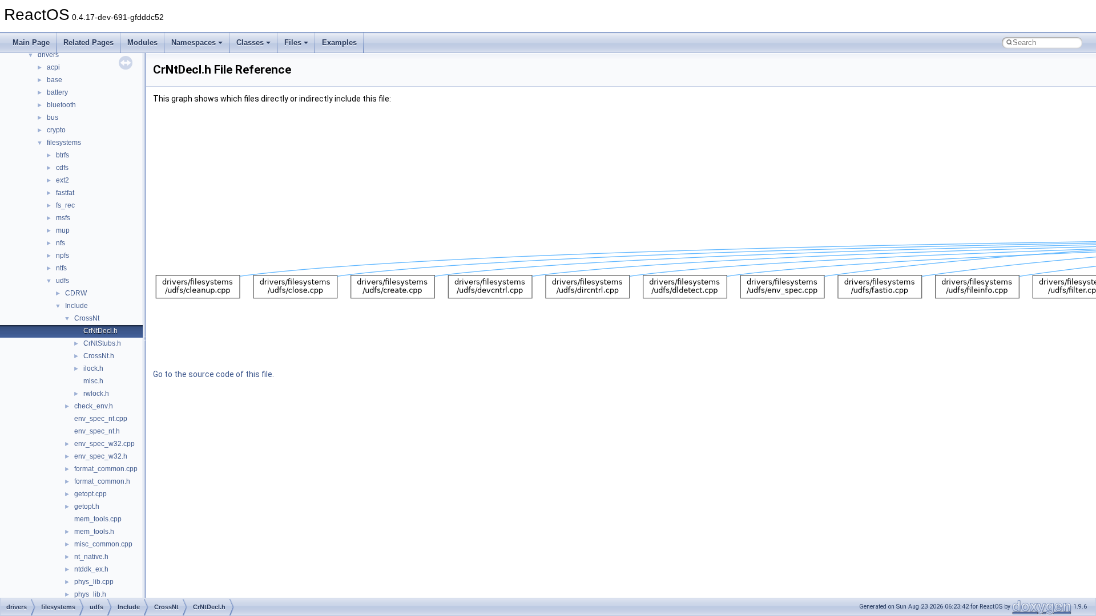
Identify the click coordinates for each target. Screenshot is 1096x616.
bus (52, 117)
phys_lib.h (90, 594)
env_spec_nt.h (97, 431)
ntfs (61, 268)
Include (76, 306)
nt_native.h (91, 557)
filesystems (64, 143)
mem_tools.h (94, 532)
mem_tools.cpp (98, 519)
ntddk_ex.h (91, 569)
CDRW (76, 293)
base (54, 80)
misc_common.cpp (103, 544)
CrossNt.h (98, 356)
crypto (56, 130)
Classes (250, 42)
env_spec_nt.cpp (100, 419)
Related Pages (88, 42)
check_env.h (93, 406)
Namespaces (193, 42)
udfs (62, 281)
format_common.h (102, 481)
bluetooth (61, 105)
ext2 (62, 180)
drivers (48, 55)
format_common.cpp (106, 469)
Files (292, 42)
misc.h (93, 381)
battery (57, 92)
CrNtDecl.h (100, 331)
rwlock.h (96, 394)
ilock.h (93, 368)
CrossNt (86, 318)
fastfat (65, 193)
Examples (339, 42)
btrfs (62, 155)
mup (63, 230)
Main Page (31, 42)
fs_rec (65, 205)
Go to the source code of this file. (213, 374)
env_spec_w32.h (100, 456)
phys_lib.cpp (94, 582)
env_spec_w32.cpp (104, 444)
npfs (62, 256)
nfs (60, 243)
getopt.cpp (90, 494)
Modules (142, 42)
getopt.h (86, 506)
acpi (53, 67)
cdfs (62, 168)
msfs (63, 218)
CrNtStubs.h (102, 343)
